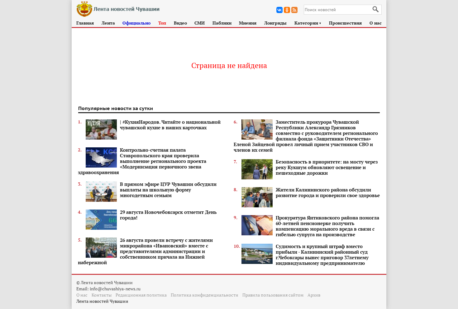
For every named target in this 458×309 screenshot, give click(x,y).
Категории (308, 23)
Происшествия (345, 23)
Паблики (221, 23)
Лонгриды (275, 23)
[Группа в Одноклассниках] (287, 10)
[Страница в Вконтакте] (279, 10)
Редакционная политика (141, 295)
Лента (108, 23)
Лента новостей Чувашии (102, 301)
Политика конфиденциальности (204, 295)
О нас (376, 23)
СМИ (199, 23)
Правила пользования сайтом (272, 295)
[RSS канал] (294, 10)
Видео (180, 23)
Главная (85, 23)
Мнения (247, 23)
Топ (162, 23)
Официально (136, 23)
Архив (314, 295)
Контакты (102, 295)
